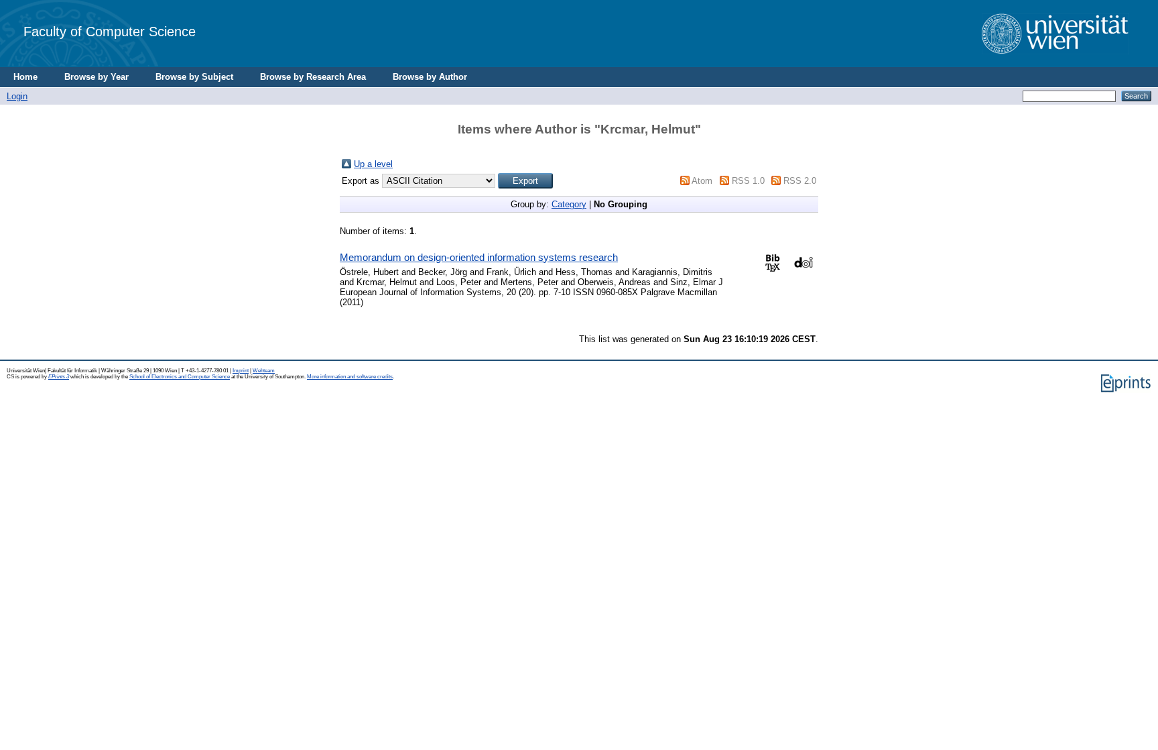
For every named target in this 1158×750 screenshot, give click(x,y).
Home (25, 77)
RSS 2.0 (799, 181)
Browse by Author (430, 77)
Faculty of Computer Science (109, 31)
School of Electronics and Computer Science (179, 377)
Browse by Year (96, 77)
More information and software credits (350, 377)
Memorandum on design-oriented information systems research (479, 257)
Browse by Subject (194, 77)
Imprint (241, 371)
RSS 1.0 (748, 181)
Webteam (264, 371)
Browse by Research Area (313, 77)
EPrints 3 (58, 377)
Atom (702, 181)
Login (17, 96)
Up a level (373, 164)
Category (569, 204)
